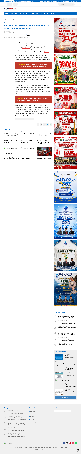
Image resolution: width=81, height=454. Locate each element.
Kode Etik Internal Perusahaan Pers (28, 447)
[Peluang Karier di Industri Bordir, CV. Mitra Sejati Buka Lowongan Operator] (59, 392)
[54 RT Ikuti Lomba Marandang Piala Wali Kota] (44, 151)
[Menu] (5, 4)
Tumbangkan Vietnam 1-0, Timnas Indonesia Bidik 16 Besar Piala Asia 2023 (16, 418)
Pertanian (31, 119)
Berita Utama (39, 13)
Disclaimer (48, 447)
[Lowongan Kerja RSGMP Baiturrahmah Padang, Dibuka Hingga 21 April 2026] (65, 364)
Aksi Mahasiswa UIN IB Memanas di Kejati (26, 141)
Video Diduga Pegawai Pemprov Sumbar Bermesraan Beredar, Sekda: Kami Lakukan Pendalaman (11, 158)
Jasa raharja (33, 422)
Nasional (22, 13)
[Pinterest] (70, 443)
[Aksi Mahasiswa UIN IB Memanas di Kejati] (28, 135)
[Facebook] (64, 443)
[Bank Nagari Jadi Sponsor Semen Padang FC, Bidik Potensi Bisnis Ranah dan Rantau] (44, 135)
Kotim (32, 13)
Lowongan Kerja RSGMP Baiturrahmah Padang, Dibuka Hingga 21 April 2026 (70, 369)
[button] (73, 4)
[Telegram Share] (47, 124)
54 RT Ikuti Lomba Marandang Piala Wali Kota (44, 157)
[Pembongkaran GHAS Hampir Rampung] (28, 151)
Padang (6, 22)
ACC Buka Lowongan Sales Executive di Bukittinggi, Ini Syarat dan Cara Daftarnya (70, 356)
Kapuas (11, 13)
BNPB (38, 42)
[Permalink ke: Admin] (5, 31)
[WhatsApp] (75, 443)
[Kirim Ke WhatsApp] (51, 124)
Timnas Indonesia (34, 414)
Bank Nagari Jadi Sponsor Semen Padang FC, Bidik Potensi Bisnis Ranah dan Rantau (43, 142)
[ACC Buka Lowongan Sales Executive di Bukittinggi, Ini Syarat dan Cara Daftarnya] (59, 357)
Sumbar (46, 13)
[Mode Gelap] (76, 4)
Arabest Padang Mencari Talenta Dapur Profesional (70, 385)
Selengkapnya (65, 397)
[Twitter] (67, 443)
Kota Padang (26, 48)
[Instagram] (73, 443)
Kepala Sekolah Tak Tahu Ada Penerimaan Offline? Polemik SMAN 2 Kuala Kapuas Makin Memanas (67, 345)
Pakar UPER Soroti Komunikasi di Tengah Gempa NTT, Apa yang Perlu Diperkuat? (50, 1)
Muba (27, 13)
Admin (8, 31)
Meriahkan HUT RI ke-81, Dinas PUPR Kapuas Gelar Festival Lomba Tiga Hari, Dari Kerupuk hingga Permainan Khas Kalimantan (67, 328)
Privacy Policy (41, 447)
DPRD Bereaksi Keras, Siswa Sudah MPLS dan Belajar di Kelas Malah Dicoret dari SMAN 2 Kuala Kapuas (66, 339)
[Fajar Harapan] (10, 9)
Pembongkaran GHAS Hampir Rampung (26, 157)
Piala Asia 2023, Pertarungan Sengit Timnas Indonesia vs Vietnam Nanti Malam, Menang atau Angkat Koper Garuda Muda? (16, 424)
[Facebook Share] (38, 124)
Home (6, 13)
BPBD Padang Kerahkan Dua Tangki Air (11, 141)
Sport (52, 13)
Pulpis (16, 13)
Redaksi (9, 4)
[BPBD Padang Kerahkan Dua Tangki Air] (11, 135)
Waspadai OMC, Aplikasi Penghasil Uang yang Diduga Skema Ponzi (16, 412)
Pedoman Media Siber (58, 447)
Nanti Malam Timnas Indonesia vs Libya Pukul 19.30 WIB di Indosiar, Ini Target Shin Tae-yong (17, 435)
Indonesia (32, 411)
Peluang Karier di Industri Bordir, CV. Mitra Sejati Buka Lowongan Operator (69, 391)
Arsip (15, 4)
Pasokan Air (24, 119)
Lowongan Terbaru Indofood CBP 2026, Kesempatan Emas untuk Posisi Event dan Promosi (70, 374)
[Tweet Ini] (41, 124)
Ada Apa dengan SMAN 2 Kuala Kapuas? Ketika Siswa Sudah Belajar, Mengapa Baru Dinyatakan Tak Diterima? (67, 334)
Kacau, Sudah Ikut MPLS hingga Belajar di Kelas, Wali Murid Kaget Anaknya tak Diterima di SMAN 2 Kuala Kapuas (66, 317)
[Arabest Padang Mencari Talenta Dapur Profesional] (65, 381)
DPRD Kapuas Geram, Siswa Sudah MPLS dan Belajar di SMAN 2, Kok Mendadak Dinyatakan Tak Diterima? (67, 322)
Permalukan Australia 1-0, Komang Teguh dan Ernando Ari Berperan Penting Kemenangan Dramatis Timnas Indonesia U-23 (17, 429)
